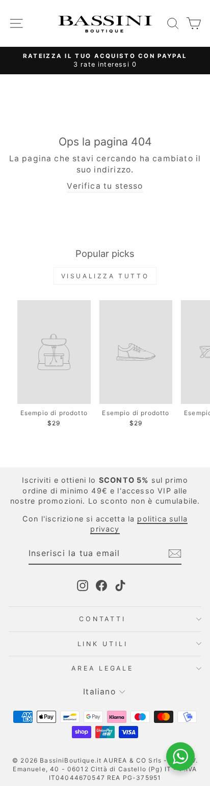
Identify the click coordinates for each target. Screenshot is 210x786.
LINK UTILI (102, 644)
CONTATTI (102, 619)
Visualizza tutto (105, 276)
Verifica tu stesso (105, 186)
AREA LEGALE (102, 668)
